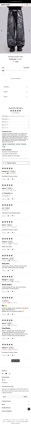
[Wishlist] (24, 4)
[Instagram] (2, 373)
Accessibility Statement (10, 421)
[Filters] (3, 162)
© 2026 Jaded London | (7, 419)
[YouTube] (6, 373)
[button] (12, 59)
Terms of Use (14, 419)
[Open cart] (27, 4)
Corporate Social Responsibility (22, 421)
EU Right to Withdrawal (15, 423)
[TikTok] (9, 373)
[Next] (29, 30)
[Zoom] (27, 49)
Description (6, 86)
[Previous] (1, 30)
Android (5, 382)
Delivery (6, 91)
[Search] (22, 4)
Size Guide (26, 67)
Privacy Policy (21, 419)
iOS (4, 379)
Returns (5, 96)
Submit (25, 396)
